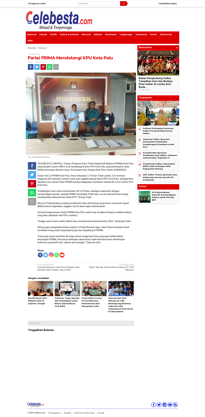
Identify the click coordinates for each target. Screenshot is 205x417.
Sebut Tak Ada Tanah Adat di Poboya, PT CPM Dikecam (111, 267)
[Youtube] (169, 405)
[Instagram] (164, 405)
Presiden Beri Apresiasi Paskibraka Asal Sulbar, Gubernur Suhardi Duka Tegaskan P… (160, 155)
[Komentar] (56, 67)
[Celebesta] (59, 20)
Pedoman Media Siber (84, 413)
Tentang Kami (54, 413)
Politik (44, 62)
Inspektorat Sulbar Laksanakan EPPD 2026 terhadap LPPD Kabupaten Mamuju (159, 166)
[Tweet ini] (37, 67)
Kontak (101, 413)
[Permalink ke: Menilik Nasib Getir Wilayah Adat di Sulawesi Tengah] (40, 289)
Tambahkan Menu (167, 3)
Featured (38, 62)
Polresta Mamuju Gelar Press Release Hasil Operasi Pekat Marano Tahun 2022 (58, 267)
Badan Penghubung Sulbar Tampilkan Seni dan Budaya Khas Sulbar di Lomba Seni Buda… (156, 82)
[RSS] (175, 405)
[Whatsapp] (49, 67)
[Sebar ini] (30, 67)
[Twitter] (45, 255)
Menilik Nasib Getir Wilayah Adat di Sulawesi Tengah (37, 300)
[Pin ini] (43, 67)
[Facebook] (40, 255)
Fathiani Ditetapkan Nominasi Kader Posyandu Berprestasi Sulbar (158, 130)
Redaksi (67, 413)
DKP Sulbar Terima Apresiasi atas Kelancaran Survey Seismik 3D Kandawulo (160, 177)
